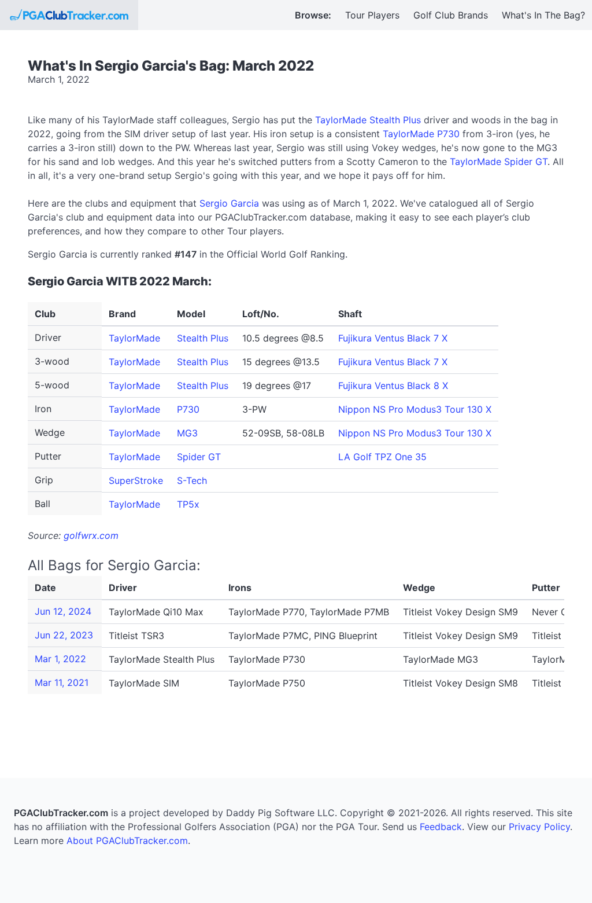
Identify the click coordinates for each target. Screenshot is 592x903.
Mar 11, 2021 (61, 682)
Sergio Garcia (229, 203)
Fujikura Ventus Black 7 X (392, 338)
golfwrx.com (91, 535)
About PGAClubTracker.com (127, 840)
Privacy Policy (539, 826)
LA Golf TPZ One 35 (382, 456)
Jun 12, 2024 (63, 611)
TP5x (188, 504)
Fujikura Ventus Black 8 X (393, 385)
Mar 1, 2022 (60, 659)
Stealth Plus (202, 338)
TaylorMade (134, 338)
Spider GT (199, 456)
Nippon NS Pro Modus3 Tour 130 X (414, 409)
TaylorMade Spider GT (498, 161)
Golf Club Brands (450, 15)
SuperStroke (136, 480)
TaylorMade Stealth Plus (368, 120)
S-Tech (192, 480)
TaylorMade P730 (421, 134)
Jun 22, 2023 (64, 635)
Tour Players (372, 15)
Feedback (441, 826)
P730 (188, 409)
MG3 (187, 433)
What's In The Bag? (543, 15)
